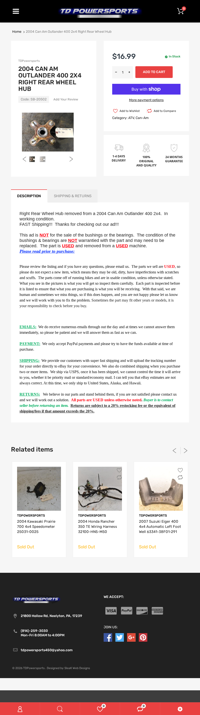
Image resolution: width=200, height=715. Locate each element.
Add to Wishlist (130, 111)
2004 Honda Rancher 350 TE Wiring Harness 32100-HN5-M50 (97, 526)
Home (16, 32)
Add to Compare (165, 111)
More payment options (146, 100)
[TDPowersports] (100, 11)
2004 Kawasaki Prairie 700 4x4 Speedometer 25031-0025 (36, 526)
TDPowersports (29, 61)
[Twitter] (119, 637)
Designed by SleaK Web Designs (68, 668)
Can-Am (142, 118)
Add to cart (154, 72)
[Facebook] (108, 637)
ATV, (131, 118)
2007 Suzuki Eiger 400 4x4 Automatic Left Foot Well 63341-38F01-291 (160, 526)
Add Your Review (65, 99)
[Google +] (131, 637)
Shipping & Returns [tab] (72, 196)
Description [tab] (29, 196)
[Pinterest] (143, 637)
